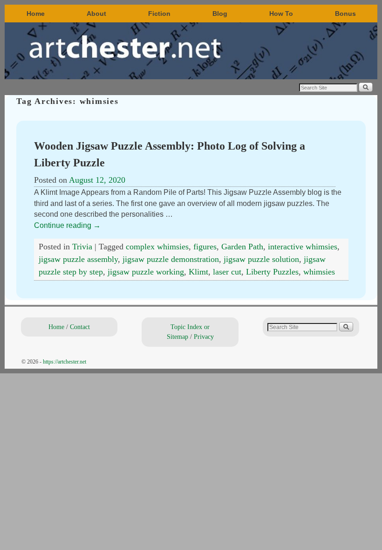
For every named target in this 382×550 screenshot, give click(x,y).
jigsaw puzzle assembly (78, 259)
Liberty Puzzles (272, 271)
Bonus (345, 13)
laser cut (227, 271)
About (96, 13)
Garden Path (242, 246)
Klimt (198, 271)
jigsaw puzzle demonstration (171, 259)
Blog (219, 13)
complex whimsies (157, 246)
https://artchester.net (64, 361)
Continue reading (67, 225)
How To (281, 13)
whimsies (319, 271)
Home (36, 13)
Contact (80, 326)
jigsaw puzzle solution (261, 259)
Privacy (204, 336)
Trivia (82, 246)
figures (205, 246)
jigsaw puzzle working (146, 271)
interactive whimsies (302, 246)
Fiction (159, 13)
